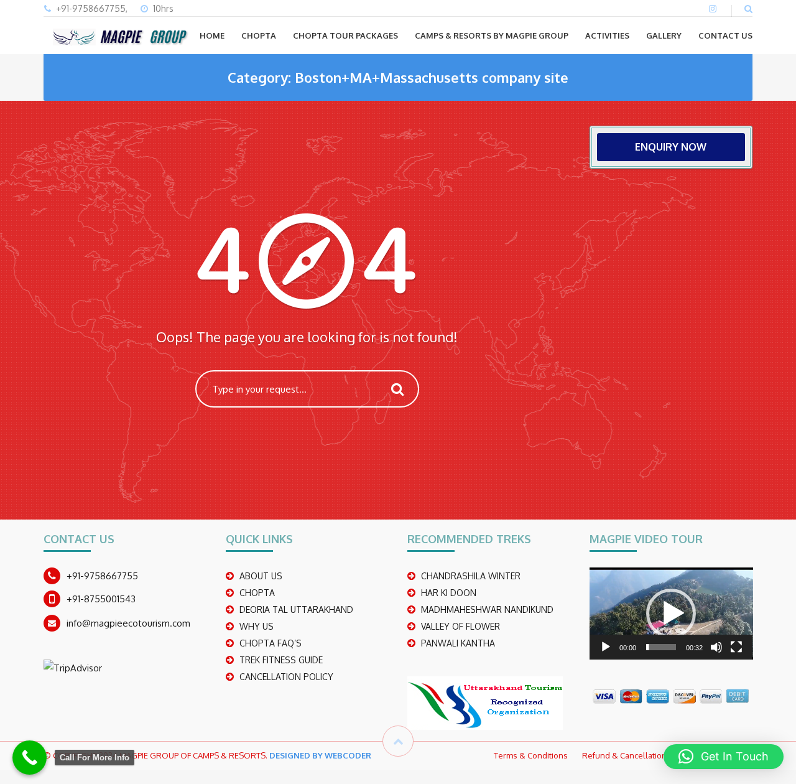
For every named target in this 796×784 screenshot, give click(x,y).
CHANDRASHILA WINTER (471, 576)
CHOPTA (258, 35)
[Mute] (716, 647)
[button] (671, 613)
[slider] (661, 647)
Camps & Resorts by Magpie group (491, 35)
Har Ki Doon (448, 592)
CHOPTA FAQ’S (270, 643)
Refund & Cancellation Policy (636, 755)
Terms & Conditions (531, 755)
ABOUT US (260, 576)
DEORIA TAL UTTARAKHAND (296, 609)
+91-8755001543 (101, 599)
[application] (671, 613)
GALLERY (664, 35)
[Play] (605, 647)
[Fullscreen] (736, 647)
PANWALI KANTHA (458, 643)
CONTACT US (725, 35)
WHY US (256, 626)
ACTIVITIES (607, 35)
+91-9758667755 (102, 576)
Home (212, 35)
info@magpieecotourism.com (128, 623)
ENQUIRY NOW (670, 147)
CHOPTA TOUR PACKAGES (345, 35)
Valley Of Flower (460, 626)
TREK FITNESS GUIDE (281, 660)
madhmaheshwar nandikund (487, 609)
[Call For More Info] (29, 757)
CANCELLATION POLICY (286, 676)
